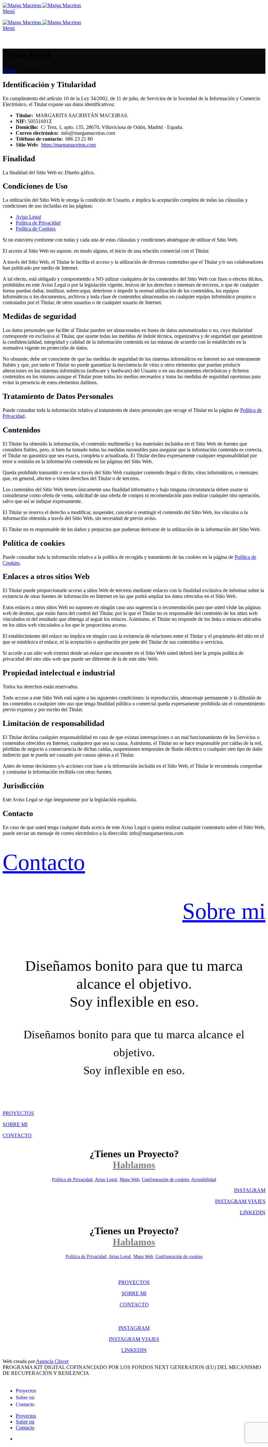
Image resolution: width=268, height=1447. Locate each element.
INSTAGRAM (249, 1190)
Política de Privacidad (38, 223)
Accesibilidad (203, 1179)
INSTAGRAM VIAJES (240, 1201)
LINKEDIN (252, 1212)
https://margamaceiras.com (68, 145)
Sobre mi (223, 911)
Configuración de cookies (165, 1179)
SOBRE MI (15, 1124)
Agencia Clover (52, 1361)
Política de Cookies (36, 228)
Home (9, 70)
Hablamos (134, 1164)
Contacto (44, 862)
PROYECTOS (18, 1113)
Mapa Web (129, 1179)
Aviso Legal (28, 217)
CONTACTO (17, 1135)
